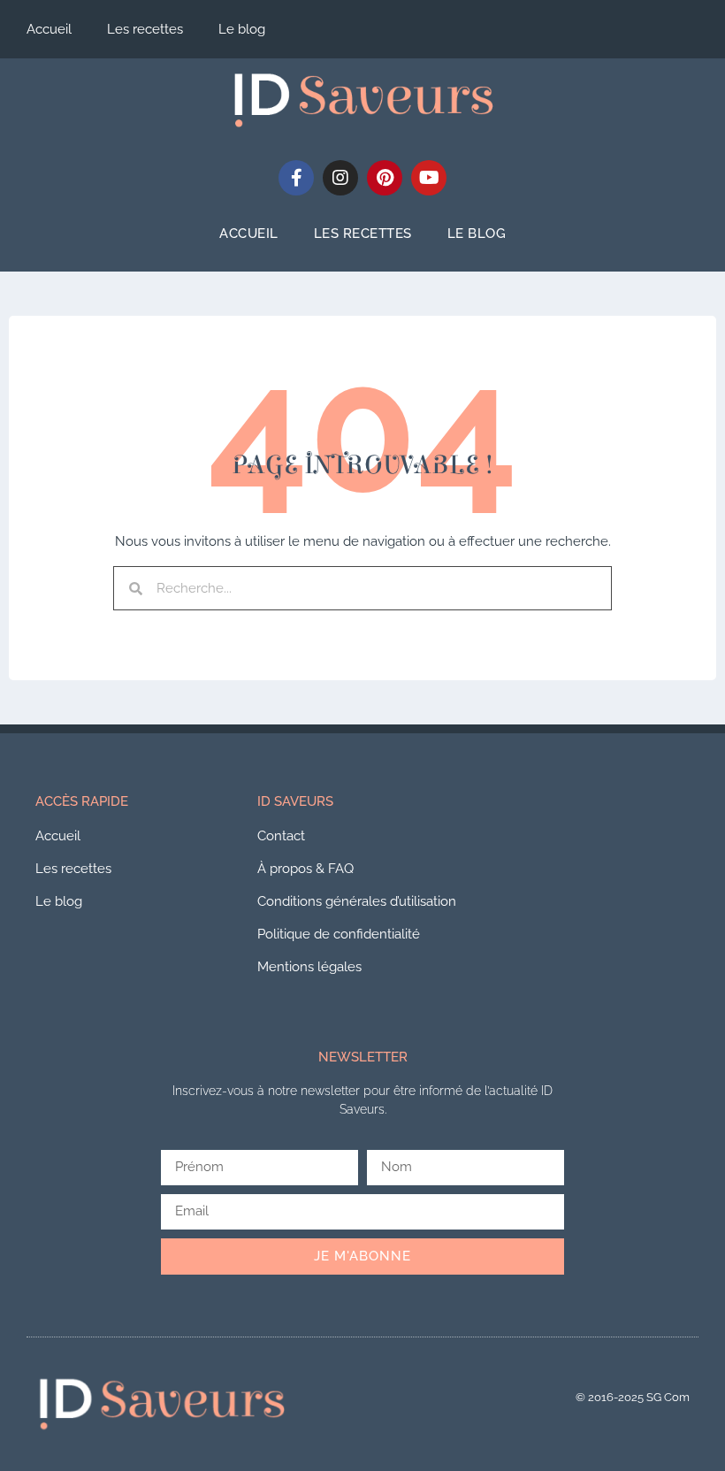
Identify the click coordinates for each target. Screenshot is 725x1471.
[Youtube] (428, 177)
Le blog (241, 29)
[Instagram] (340, 177)
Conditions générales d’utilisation (356, 901)
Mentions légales (309, 967)
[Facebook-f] (296, 177)
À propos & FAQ (305, 869)
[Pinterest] (384, 177)
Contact (281, 836)
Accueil (49, 29)
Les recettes (145, 29)
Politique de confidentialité (338, 934)
